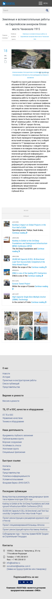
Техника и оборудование (13, 421)
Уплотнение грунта (11, 448)
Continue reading (19, 233)
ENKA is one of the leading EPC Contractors (29, 273)
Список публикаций (11, 383)
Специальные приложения (14, 452)
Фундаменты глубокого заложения (18, 435)
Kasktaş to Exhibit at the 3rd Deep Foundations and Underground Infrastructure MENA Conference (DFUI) (29, 243)
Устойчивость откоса (27, 75)
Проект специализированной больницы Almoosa (23, 525)
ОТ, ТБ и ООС (8, 415)
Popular (26, 216)
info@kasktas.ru (13, 563)
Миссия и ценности (11, 401)
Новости (6, 373)
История (6, 377)
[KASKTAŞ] (9, 3)
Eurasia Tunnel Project (21, 283)
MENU (45, 3)
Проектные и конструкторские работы (19, 380)
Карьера (6, 469)
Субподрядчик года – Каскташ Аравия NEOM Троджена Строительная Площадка (25, 535)
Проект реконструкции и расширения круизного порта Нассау (26, 519)
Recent (26, 210)
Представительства (11, 387)
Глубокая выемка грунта (13, 36)
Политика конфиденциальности (16, 476)
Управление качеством (12, 418)
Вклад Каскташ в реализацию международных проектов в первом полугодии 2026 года (26, 498)
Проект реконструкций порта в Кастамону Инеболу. (25, 529)
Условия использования (13, 479)
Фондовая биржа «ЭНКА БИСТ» (16, 482)
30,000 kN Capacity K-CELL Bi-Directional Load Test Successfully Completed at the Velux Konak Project (28, 262)
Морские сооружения (34, 72)
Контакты (7, 466)
